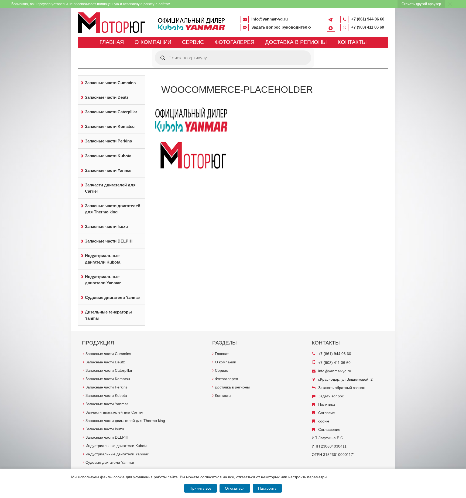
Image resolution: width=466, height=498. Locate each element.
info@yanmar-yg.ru (269, 19)
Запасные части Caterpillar (111, 112)
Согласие (326, 413)
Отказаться (235, 488)
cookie (323, 421)
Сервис (193, 42)
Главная (112, 42)
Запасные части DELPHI (108, 241)
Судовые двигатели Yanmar (112, 297)
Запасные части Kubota (108, 156)
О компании (153, 42)
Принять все (200, 488)
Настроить (267, 488)
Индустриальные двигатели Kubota (102, 258)
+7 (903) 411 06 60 (367, 27)
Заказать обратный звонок (341, 388)
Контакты (352, 42)
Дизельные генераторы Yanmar (108, 315)
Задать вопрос (331, 396)
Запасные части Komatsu (110, 126)
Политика (326, 404)
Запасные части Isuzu (106, 226)
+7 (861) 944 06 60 (367, 19)
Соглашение (329, 429)
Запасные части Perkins (108, 141)
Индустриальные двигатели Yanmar (103, 279)
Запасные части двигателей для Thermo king (112, 208)
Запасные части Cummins (110, 82)
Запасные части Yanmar (108, 170)
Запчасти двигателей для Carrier (110, 188)
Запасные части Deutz (107, 97)
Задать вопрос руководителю (281, 27)
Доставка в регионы (296, 42)
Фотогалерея (234, 42)
